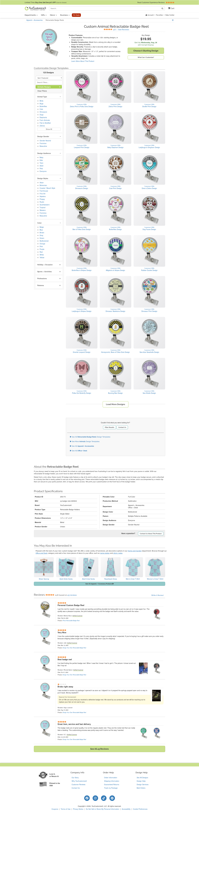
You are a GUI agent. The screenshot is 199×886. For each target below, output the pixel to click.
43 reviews (72, 595)
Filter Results (109, 427)
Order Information (110, 777)
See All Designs (142, 777)
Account (150, 15)
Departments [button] (30, 15)
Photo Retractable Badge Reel (71, 620)
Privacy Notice (78, 809)
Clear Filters (42, 91)
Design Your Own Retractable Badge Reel (74, 648)
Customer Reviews (78, 784)
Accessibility (126, 809)
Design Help (141, 781)
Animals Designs (46, 87)
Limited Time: (45, 2)
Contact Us (122, 427)
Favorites (159, 15)
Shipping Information (111, 781)
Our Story (75, 777)
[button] (170, 8)
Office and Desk (41, 553)
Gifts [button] (43, 15)
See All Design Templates (90, 437)
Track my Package (111, 788)
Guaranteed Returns (111, 784)
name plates (105, 553)
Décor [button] (53, 15)
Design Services (142, 784)
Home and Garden (135, 551)
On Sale (76, 15)
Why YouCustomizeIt (79, 781)
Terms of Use (65, 809)
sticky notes (117, 553)
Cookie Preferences (140, 809)
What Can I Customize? (146, 57)
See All (82, 446)
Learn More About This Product (82, 61)
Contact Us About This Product (151, 533)
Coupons (55, 809)
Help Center (169, 15)
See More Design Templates (85, 441)
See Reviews (121, 29)
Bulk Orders (141, 788)
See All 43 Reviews (99, 749)
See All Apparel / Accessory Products (99, 584)
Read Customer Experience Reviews (151, 2)
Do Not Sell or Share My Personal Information (102, 809)
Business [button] (64, 15)
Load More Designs (115, 404)
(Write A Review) (157, 595)
